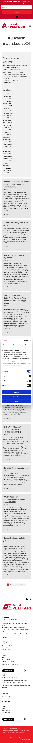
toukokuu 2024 (7, 123)
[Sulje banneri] (30, 340)
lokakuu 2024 (7, 115)
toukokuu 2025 (7, 106)
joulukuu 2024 (7, 111)
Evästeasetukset (25, 740)
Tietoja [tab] (27, 344)
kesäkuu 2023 (7, 139)
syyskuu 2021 (7, 170)
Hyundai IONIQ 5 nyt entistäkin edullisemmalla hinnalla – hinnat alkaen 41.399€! (16, 66)
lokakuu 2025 (7, 101)
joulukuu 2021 (7, 163)
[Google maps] (24, 670)
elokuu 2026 (6, 94)
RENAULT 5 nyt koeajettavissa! (16, 468)
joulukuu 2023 (7, 132)
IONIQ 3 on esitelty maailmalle (11, 70)
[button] (8, 670)
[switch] (29, 376)
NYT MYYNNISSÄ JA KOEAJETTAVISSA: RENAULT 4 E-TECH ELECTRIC (16, 429)
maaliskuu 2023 (7, 144)
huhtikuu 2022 (7, 154)
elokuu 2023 (6, 137)
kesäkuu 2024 (7, 120)
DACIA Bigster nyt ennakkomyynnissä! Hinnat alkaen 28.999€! (14, 499)
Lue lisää (6, 214)
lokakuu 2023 (7, 135)
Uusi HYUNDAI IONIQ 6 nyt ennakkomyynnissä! (10, 81)
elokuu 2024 (6, 118)
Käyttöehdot (14, 738)
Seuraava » (22, 585)
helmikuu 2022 (7, 158)
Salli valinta (16, 396)
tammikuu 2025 (7, 108)
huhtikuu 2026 (7, 96)
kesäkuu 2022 (7, 151)
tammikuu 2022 (7, 161)
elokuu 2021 (6, 173)
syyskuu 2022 (7, 149)
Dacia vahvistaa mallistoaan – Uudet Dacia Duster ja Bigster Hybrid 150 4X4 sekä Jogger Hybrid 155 (16, 76)
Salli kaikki (16, 392)
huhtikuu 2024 (7, 125)
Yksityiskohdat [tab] (16, 344)
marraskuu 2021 (8, 166)
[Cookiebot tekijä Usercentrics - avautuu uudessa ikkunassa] (21, 341)
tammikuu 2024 (7, 130)
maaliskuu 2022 (7, 156)
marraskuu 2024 (8, 113)
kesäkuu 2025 (7, 103)
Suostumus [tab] (6, 344)
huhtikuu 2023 (7, 142)
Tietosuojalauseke (24, 738)
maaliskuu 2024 (7, 127)
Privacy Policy (6, 732)
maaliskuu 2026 (7, 99)
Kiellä (16, 401)
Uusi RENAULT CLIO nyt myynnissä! (13, 72)
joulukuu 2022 (7, 146)
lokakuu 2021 (7, 168)
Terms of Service (16, 732)
